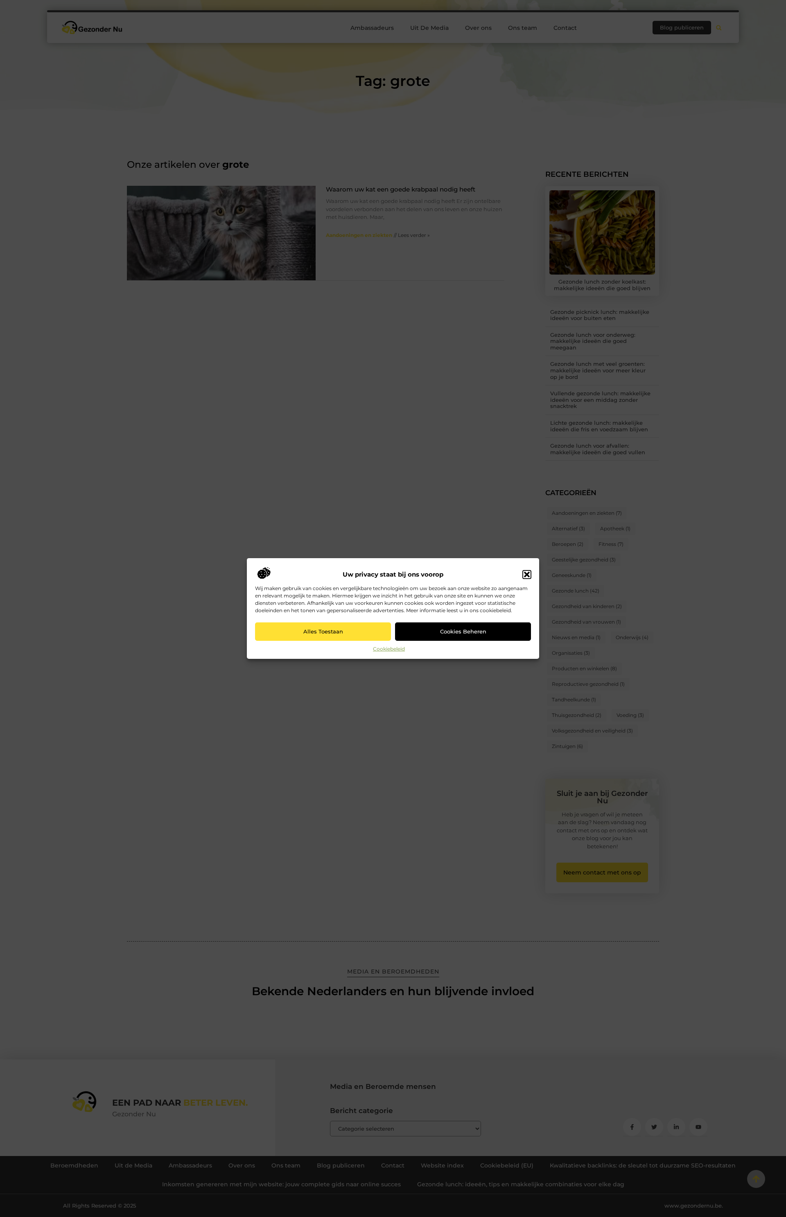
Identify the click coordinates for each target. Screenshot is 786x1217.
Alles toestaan (323, 631)
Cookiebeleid (389, 649)
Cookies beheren (463, 631)
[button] (527, 574)
